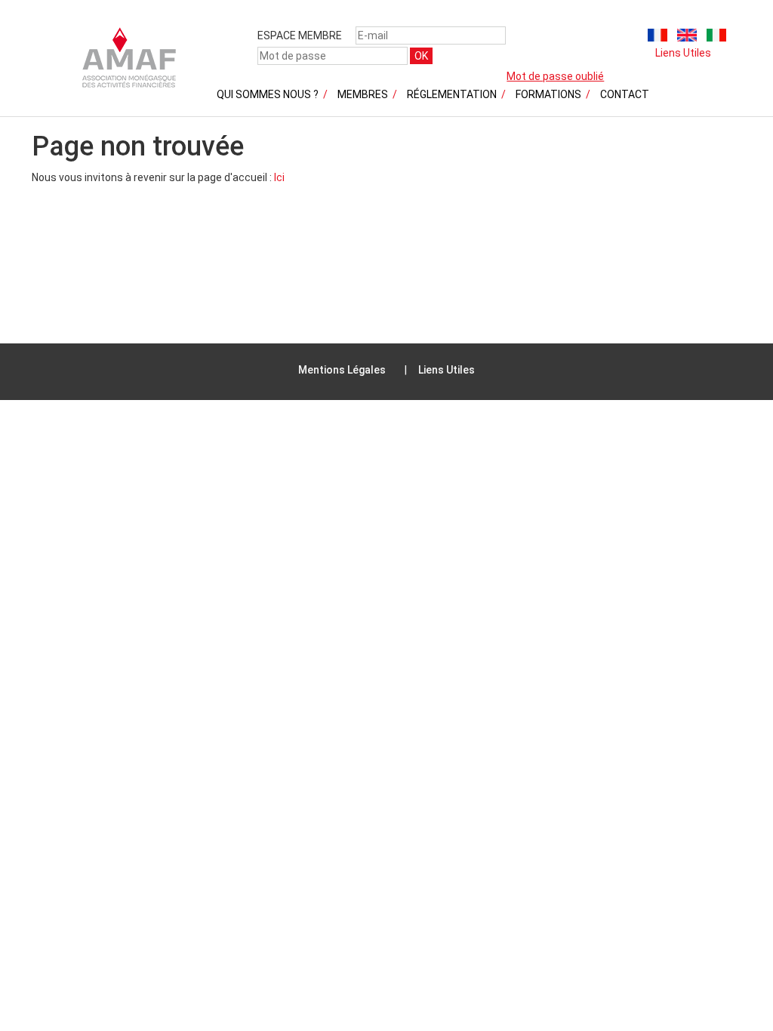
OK (421, 56)
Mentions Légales (342, 370)
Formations (548, 94)
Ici (279, 177)
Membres (362, 94)
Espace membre (299, 35)
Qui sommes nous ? (268, 94)
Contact (624, 94)
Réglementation (452, 94)
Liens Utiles (683, 53)
